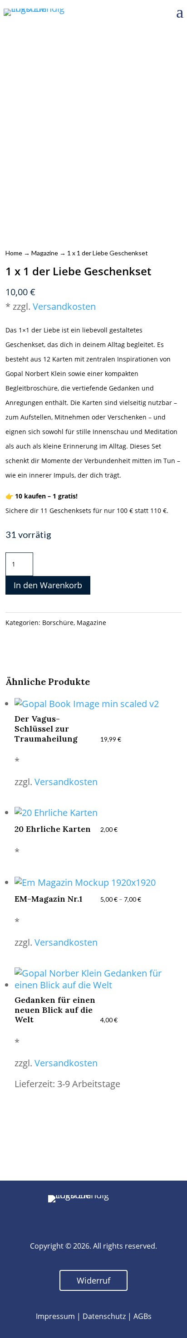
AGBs (142, 1316)
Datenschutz (104, 1316)
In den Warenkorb (48, 585)
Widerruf (93, 1280)
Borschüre (58, 622)
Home (13, 253)
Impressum (55, 1316)
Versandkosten (64, 306)
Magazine (44, 253)
